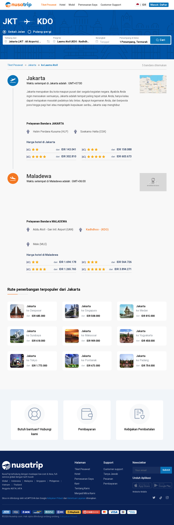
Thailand (18, 485)
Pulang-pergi (42, 31)
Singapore (41, 481)
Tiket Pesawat (48, 4)
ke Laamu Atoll (49, 65)
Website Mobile (140, 492)
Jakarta (32, 65)
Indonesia (16, 481)
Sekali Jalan (16, 31)
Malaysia (28, 481)
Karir (77, 483)
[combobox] (24, 39)
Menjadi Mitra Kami (85, 493)
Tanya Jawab (110, 474)
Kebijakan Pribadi (55, 498)
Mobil (72, 4)
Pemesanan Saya (87, 4)
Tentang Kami (82, 488)
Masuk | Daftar (158, 4)
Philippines (54, 481)
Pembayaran (110, 483)
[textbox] (24, 39)
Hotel (62, 4)
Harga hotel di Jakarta (41, 142)
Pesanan (108, 478)
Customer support (113, 469)
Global (5, 481)
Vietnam (6, 485)
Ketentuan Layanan (76, 498)
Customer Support (111, 4)
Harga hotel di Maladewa (42, 254)
